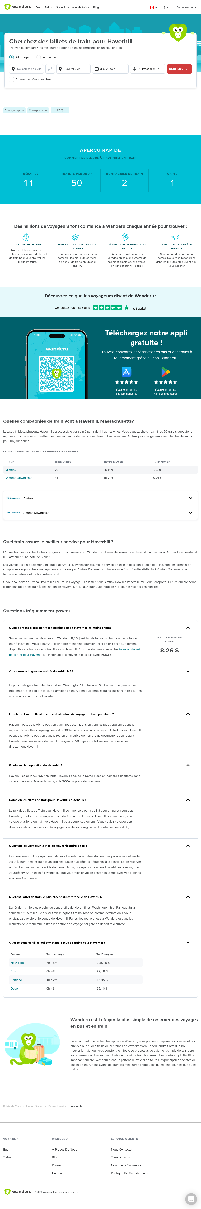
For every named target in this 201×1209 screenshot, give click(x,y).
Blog (96, 7)
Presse (56, 1165)
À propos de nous (64, 1149)
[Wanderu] (17, 7)
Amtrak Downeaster (19, 477)
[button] (154, 7)
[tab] (22, 59)
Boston (15, 971)
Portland (16, 980)
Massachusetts (57, 1106)
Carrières (58, 1173)
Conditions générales (126, 1165)
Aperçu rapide (14, 110)
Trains (48, 7)
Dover (15, 988)
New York (17, 962)
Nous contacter (121, 1149)
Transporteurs (38, 110)
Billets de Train (12, 1106)
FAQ (60, 110)
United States (34, 1106)
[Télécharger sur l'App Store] (126, 372)
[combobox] (26, 68)
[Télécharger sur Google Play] (166, 372)
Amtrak (11, 470)
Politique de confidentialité (130, 1173)
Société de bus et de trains (72, 7)
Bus (38, 7)
